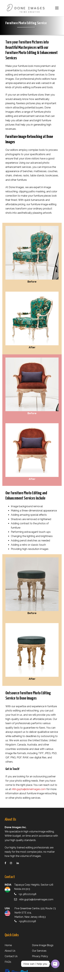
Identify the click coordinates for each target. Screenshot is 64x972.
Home (8, 945)
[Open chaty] (55, 964)
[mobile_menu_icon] (56, 8)
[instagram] (13, 863)
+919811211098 (27, 921)
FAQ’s (8, 961)
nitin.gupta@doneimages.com (29, 789)
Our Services (39, 950)
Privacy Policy (40, 956)
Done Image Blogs (42, 945)
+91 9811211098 (27, 894)
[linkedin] (20, 863)
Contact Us (11, 956)
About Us (10, 950)
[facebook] (7, 863)
